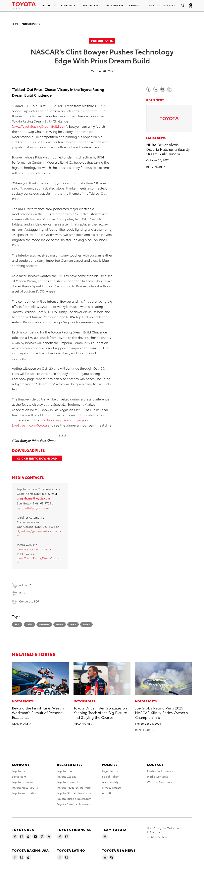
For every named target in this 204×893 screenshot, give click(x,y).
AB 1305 (107, 793)
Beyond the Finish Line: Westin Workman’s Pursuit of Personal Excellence (38, 712)
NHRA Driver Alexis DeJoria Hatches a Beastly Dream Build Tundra (168, 149)
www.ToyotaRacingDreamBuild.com (39, 126)
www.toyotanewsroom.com (35, 549)
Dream (59, 624)
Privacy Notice (111, 787)
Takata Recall (170, 5)
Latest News (156, 138)
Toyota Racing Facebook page (62, 420)
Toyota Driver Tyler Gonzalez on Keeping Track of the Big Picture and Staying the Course (100, 712)
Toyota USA (64, 771)
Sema (73, 624)
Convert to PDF (29, 601)
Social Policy (110, 776)
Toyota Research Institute (74, 787)
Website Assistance (160, 782)
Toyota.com (19, 771)
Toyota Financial (22, 782)
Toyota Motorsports (25, 787)
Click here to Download (37, 458)
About (133, 5)
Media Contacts (157, 776)
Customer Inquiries (160, 771)
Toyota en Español (24, 793)
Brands (153, 5)
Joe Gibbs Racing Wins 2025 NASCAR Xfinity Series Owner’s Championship (161, 712)
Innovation (90, 5)
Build (29, 624)
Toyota (86, 624)
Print (22, 593)
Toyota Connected (69, 782)
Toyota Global (66, 776)
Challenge (44, 624)
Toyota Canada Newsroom (74, 804)
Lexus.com (19, 776)
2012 (17, 624)
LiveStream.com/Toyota (29, 425)
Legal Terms (110, 771)
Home (15, 23)
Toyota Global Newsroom (74, 793)
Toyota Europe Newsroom (74, 799)
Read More (154, 166)
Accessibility (110, 782)
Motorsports (114, 5)
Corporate (68, 5)
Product (47, 5)
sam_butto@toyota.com (33, 508)
